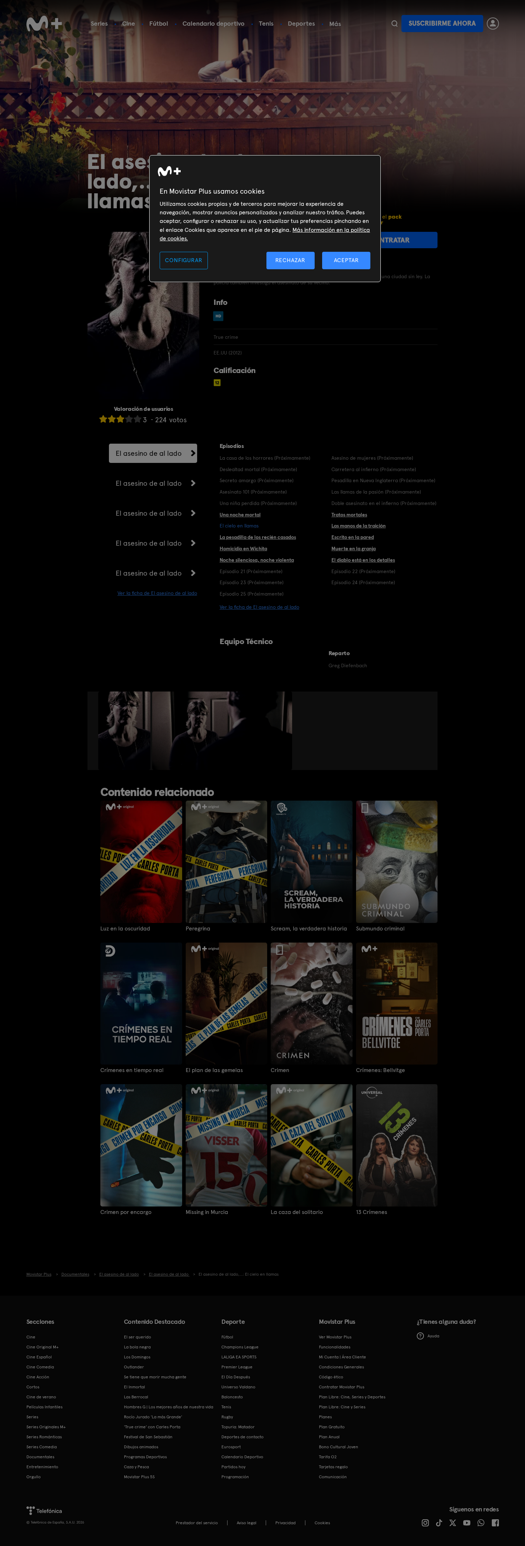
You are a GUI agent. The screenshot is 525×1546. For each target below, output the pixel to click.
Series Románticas (44, 1436)
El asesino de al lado (149, 453)
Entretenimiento (42, 1466)
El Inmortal (134, 1386)
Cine (128, 23)
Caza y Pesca (136, 1466)
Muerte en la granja (353, 548)
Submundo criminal (380, 928)
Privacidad (285, 1522)
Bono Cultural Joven (338, 1446)
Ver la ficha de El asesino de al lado (157, 593)
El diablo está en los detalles (363, 560)
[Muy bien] (137, 419)
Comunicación (333, 1476)
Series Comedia (41, 1446)
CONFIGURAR (183, 260)
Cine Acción (37, 1376)
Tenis (266, 23)
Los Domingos (137, 1356)
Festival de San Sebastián (148, 1436)
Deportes (301, 23)
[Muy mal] (103, 419)
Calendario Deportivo (242, 1456)
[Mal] (112, 419)
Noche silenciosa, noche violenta (257, 560)
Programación (235, 1476)
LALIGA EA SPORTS (238, 1356)
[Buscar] (394, 23)
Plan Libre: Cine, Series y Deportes (352, 1396)
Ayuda (433, 1335)
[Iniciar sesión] (493, 23)
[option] (125, 731)
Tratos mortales (349, 514)
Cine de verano (41, 1396)
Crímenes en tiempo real (132, 1070)
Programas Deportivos (145, 1456)
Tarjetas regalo (333, 1466)
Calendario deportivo (213, 23)
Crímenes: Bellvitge (380, 1070)
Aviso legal (246, 1522)
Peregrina (198, 928)
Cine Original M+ (42, 1347)
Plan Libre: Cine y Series (342, 1406)
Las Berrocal (136, 1396)
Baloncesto (232, 1396)
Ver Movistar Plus (335, 1337)
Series (99, 23)
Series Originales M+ (46, 1426)
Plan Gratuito (332, 1426)
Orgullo (33, 1476)
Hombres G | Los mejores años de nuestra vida (168, 1406)
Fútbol (158, 23)
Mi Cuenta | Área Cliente (342, 1356)
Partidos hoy (233, 1466)
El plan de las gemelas (214, 1070)
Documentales (40, 1456)
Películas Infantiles (44, 1406)
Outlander (134, 1366)
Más (335, 23)
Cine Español (39, 1356)
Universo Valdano (238, 1386)
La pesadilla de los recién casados (258, 537)
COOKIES (322, 1522)
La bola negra (137, 1347)
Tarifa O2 (328, 1456)
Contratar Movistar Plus (341, 1386)
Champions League (240, 1347)
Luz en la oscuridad (125, 928)
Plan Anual (329, 1436)
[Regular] (120, 419)
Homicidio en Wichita (243, 548)
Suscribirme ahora (442, 23)
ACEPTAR (346, 260)
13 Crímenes (371, 1212)
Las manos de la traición (358, 526)
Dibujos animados (141, 1446)
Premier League (236, 1366)
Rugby (227, 1416)
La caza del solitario (297, 1212)
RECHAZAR (290, 260)
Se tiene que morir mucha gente (155, 1376)
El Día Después (235, 1376)
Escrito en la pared (352, 537)
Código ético (331, 1376)
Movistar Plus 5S (139, 1476)
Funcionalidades (334, 1347)
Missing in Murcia (207, 1212)
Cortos (32, 1386)
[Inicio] (44, 23)
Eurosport (231, 1446)
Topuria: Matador (238, 1426)
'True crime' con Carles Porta (152, 1426)
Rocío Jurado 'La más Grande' (153, 1416)
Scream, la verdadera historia (309, 928)
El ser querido (137, 1337)
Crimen (280, 1070)
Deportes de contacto (242, 1436)
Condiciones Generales (341, 1366)
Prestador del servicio (197, 1522)
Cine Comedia (40, 1366)
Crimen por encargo (125, 1212)
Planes (325, 1416)
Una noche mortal (240, 514)
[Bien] (129, 419)
